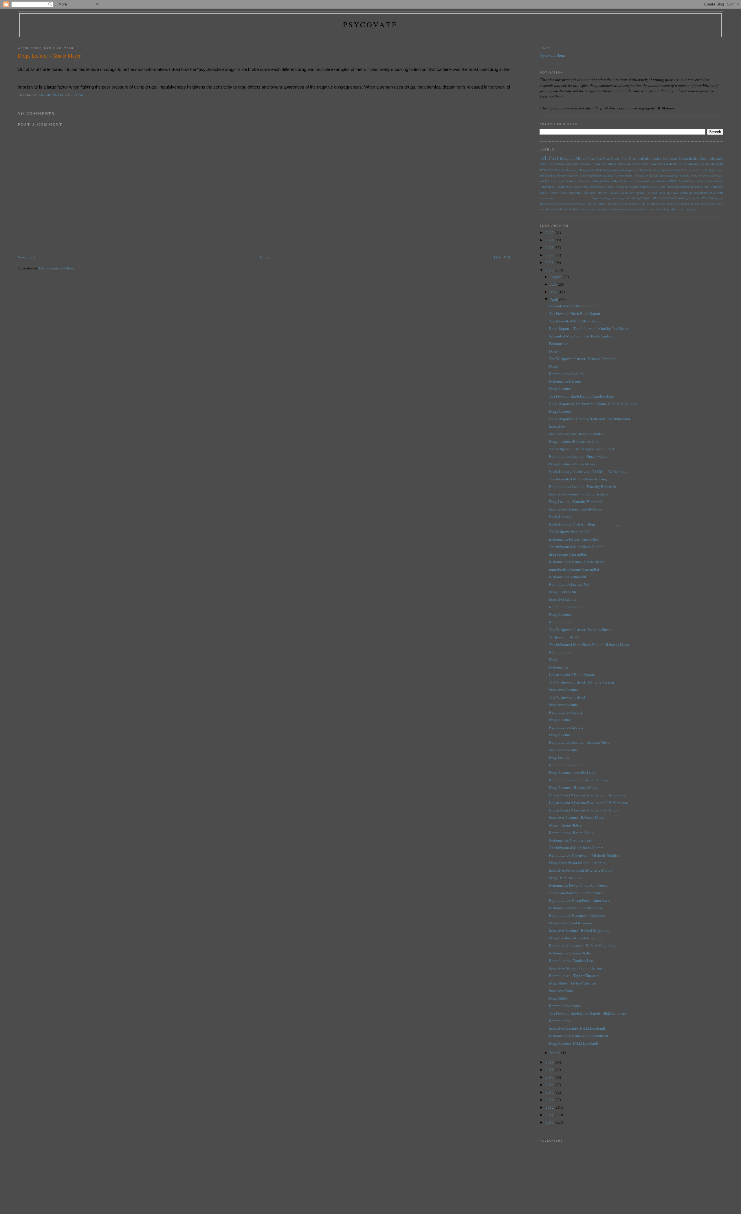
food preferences (711, 158)
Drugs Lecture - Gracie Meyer (572, 464)
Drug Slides (558, 998)
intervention (614, 204)
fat (573, 198)
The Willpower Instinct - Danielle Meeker (581, 682)
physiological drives (567, 209)
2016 (550, 1084)
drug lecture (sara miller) (568, 554)
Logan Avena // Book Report (571, 674)
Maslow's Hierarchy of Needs (584, 181)
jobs (625, 204)
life (643, 204)
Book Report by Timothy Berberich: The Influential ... (591, 418)
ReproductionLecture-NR (569, 584)
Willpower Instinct (563, 637)
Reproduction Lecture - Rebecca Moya (579, 742)
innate (601, 204)
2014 (550, 1099)
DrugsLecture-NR (563, 591)
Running (561, 187)
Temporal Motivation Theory (685, 187)
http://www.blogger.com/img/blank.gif (563, 204)
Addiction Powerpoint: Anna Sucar (576, 892)
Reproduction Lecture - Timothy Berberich (582, 486)
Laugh (654, 175)
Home (264, 257)
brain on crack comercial (675, 192)
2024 (550, 240)
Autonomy (558, 170)
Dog (641, 170)
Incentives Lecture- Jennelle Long (575, 509)
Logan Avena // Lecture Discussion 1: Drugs (583, 810)
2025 (550, 232)
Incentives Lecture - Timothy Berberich (580, 494)
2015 (550, 1092)
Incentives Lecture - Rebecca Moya (576, 817)
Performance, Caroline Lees (570, 840)
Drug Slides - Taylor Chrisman (572, 983)
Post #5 (683, 181)
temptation (637, 209)
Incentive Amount (613, 175)
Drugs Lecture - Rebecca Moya (573, 787)
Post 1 (642, 164)
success (625, 209)
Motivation (670, 158)
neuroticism (547, 209)
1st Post (549, 157)
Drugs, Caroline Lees (565, 877)
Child (593, 170)
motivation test (690, 204)
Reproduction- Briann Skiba (571, 832)
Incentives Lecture (563, 689)
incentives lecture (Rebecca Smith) (576, 433)
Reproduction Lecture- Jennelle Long (578, 780)
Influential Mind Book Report (572, 305)
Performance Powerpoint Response (576, 907)
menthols (652, 204)
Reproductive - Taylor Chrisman (574, 975)
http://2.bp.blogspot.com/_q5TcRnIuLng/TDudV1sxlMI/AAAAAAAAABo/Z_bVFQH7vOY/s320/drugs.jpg (657, 198)
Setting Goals (648, 187)
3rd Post (558, 164)
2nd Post (546, 164)
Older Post (502, 257)
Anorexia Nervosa (577, 164)
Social (662, 187)
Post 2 (693, 181)
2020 (550, 270)
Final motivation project (645, 158)
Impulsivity (594, 175)
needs (719, 204)
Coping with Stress (603, 164)
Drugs (553, 351)
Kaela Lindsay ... (580, 516)
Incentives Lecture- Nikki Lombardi (577, 1028)
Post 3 (702, 181)
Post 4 (711, 181)
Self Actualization (586, 187)
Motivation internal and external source (644, 181)
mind (662, 204)
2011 (550, 1114)
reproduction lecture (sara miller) (574, 569)
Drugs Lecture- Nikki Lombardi (573, 1043)
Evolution (693, 170)
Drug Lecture (559, 757)
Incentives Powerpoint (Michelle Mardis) (581, 870)
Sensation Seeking (627, 187)
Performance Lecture (565, 381)
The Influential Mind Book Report (576, 321)
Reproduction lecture (565, 712)
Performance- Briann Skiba (570, 953)
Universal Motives (595, 192)
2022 (550, 255)
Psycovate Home (553, 55)
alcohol (652, 192)
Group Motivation (576, 175)
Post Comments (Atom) (57, 268)
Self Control (606, 187)
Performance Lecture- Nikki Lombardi (578, 1035)
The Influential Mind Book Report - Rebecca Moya (589, 644)
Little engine (666, 175)
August (556, 276)
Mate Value (611, 181)
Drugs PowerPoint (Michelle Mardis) (577, 862)
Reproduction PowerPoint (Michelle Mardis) (584, 855)
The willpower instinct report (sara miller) (581, 448)
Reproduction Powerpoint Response (577, 915)
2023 (550, 247)
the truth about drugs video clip (664, 209)
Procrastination (689, 158)
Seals (570, 187)
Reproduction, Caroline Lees (571, 960)
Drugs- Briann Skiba (565, 825)
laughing (634, 204)
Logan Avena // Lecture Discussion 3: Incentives (587, 795)
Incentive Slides (561, 990)
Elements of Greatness (659, 170)
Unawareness (656, 164)
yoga (694, 209)
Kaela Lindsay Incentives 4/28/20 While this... (588, 471)
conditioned (701, 192)
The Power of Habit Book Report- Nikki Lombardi (588, 1013)
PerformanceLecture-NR (567, 576)
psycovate (370, 24)
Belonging (583, 170)
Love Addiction (684, 175)
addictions (686, 164)
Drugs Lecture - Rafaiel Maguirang (576, 938)
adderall (641, 192)
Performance (558, 343)
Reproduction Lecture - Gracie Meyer (578, 456)
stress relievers (611, 209)
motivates (673, 204)
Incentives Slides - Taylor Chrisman (577, 968)
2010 (550, 1122)
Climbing (603, 170)
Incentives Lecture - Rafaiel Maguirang (579, 930)
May (554, 291)
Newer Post (26, 257)
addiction (672, 164)
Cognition (616, 170)
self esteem (587, 209)
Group (560, 175)
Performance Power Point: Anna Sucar (578, 885)
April (554, 299)
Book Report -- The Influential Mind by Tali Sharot (589, 328)
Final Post (595, 158)
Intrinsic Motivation (637, 175)
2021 (550, 262)
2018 (550, 1069)
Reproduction (560, 622)
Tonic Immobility (571, 192)
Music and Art (627, 164)
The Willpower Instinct (567, 697)
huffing (592, 204)
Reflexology (547, 187)
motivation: (708, 204)
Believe (571, 170)
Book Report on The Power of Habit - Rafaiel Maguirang (593, 403)
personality (708, 164)
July (554, 284)
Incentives (557, 426)
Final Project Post (615, 158)
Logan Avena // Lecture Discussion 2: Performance (588, 802)
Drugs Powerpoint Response (571, 922)
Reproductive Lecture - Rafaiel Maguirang (582, 945)
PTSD (674, 181)
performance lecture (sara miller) (574, 539)
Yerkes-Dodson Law (622, 192)
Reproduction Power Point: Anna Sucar (579, 900)
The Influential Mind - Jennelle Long (578, 479)
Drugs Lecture (560, 388)
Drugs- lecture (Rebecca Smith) (573, 441)
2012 (550, 1107)
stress (598, 209)
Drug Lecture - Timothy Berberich (575, 501)
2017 (550, 1077)
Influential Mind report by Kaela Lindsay (581, 336)
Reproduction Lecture (566, 373)
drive (712, 192)
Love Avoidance (705, 175)
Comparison (630, 170)
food (697, 164)
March (555, 1052)
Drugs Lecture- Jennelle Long (572, 772)
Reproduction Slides (565, 1005)
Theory (554, 192)
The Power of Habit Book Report (574, 313)
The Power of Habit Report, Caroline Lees (581, 396)
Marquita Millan (573, 158)
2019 (550, 1062)
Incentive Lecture (563, 599)
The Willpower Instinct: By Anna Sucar (580, 629)
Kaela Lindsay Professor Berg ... (584, 524)
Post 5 (720, 181)
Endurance (680, 170)
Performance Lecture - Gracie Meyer (577, 561)
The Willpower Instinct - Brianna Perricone (582, 358)
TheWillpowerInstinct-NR (569, 531)
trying (687, 209)
